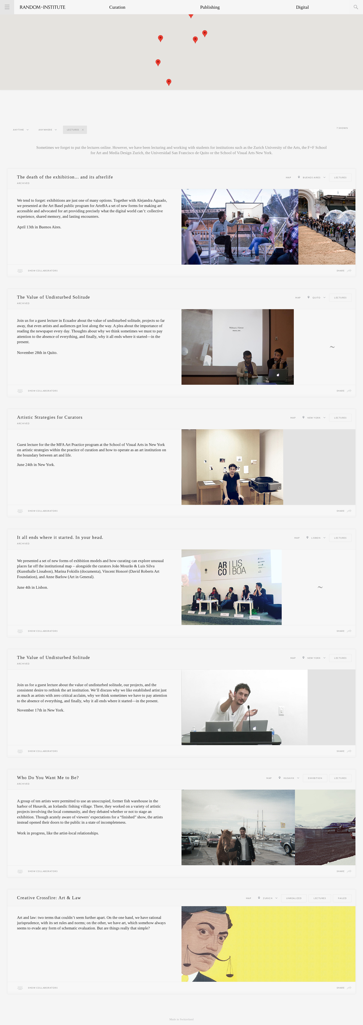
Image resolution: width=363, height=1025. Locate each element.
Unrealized (294, 898)
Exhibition (315, 778)
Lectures (340, 177)
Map (288, 177)
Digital (302, 7)
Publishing (210, 7)
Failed (342, 898)
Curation (117, 7)
